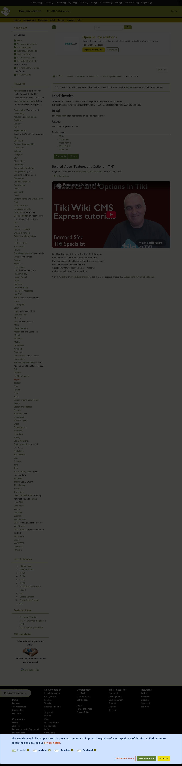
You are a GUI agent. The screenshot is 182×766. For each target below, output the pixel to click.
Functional (88, 750)
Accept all (163, 758)
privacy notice (52, 743)
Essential (21, 750)
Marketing (65, 750)
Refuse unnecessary (125, 758)
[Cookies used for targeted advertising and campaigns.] (72, 750)
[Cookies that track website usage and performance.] (49, 750)
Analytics (42, 750)
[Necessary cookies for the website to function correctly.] (28, 750)
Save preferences (147, 758)
